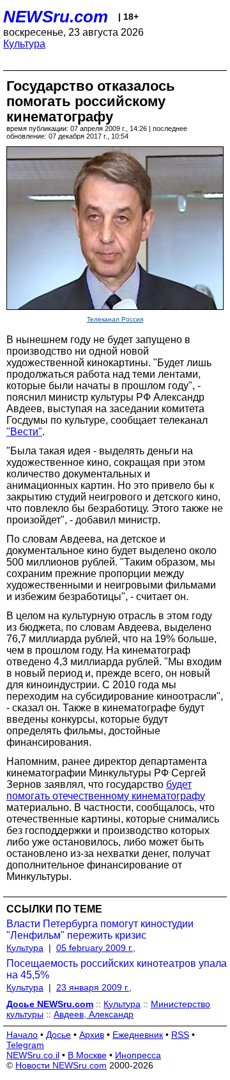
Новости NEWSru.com (61, 1065)
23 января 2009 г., (94, 987)
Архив (91, 1035)
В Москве (87, 1055)
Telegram (25, 1045)
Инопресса (138, 1055)
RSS (180, 1035)
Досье (58, 1035)
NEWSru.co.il (32, 1055)
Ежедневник (137, 1035)
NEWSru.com (55, 16)
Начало (22, 1035)
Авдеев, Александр (94, 1014)
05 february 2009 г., (95, 948)
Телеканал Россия (115, 319)
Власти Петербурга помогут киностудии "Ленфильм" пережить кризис (100, 929)
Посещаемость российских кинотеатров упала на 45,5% (116, 969)
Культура (24, 43)
